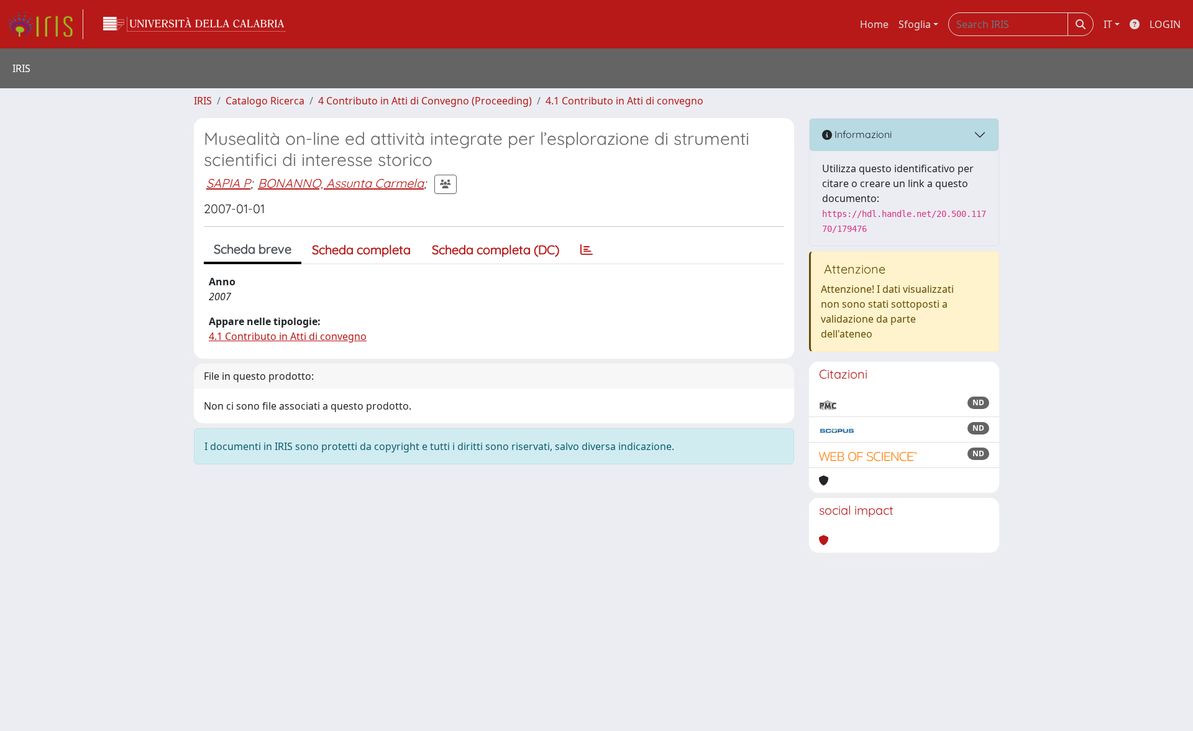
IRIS (203, 101)
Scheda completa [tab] (361, 249)
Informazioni (862, 134)
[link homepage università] (194, 24)
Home (874, 24)
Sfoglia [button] (914, 24)
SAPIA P (228, 183)
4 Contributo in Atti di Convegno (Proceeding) (425, 101)
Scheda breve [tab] (252, 249)
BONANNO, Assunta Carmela (341, 183)
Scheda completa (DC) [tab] (495, 249)
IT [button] (1108, 24)
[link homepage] (45, 24)
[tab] (586, 250)
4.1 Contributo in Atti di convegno (624, 101)
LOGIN (1165, 24)
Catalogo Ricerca (265, 101)
